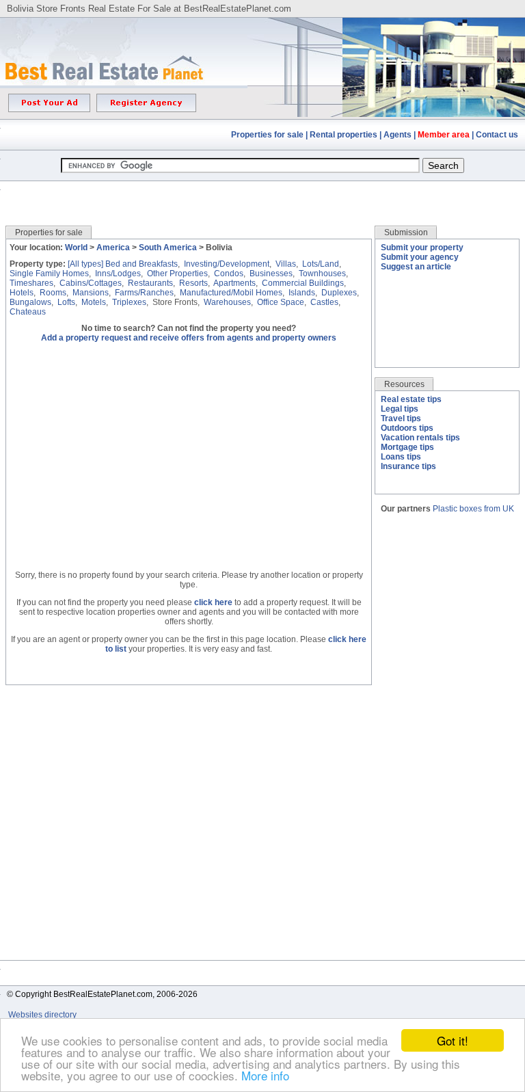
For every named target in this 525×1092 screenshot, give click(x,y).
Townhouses (322, 273)
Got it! (452, 1040)
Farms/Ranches (144, 292)
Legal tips (399, 409)
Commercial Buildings (303, 283)
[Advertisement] (262, 193)
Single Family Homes (49, 273)
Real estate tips (411, 399)
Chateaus (28, 312)
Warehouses (227, 302)
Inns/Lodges (118, 273)
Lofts (66, 302)
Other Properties (177, 273)
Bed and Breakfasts (141, 264)
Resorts (193, 283)
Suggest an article (416, 266)
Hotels (21, 292)
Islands (301, 292)
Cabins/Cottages (90, 283)
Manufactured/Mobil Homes (231, 292)
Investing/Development (226, 264)
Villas (285, 264)
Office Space (280, 302)
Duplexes (339, 292)
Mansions (90, 292)
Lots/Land (320, 264)
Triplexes (129, 302)
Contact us (497, 134)
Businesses (271, 273)
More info (265, 1075)
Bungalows (30, 302)
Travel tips (401, 418)
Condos (228, 273)
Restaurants (150, 283)
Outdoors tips (407, 428)
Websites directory (43, 1015)
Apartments (234, 283)
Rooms (53, 292)
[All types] (85, 264)
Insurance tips (408, 466)
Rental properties (343, 134)
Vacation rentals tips (420, 437)
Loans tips (401, 457)
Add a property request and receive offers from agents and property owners (188, 338)
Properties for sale (267, 134)
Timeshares (31, 283)
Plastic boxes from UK (473, 509)
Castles (324, 302)
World (76, 247)
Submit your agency (420, 257)
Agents (397, 134)
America (113, 247)
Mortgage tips (407, 447)
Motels (93, 302)
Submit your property (422, 247)
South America (168, 247)
